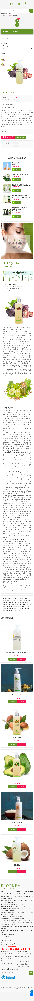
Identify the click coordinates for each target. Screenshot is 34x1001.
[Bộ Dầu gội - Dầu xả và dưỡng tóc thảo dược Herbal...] (7, 211)
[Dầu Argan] (17, 723)
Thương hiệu (4, 46)
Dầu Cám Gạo (17, 822)
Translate (14, 16)
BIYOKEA (16, 143)
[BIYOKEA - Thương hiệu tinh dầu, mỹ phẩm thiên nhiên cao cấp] (17, 4)
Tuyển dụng (4, 51)
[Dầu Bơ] (17, 766)
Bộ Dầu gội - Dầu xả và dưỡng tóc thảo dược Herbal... (19, 209)
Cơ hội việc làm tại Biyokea (9, 956)
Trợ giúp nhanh (22, 951)
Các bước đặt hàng (22, 964)
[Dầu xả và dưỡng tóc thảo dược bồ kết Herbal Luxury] (7, 199)
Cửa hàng (4, 43)
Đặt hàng (12, 659)
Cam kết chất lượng (23, 961)
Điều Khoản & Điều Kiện (24, 954)
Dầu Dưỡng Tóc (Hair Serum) (21, 185)
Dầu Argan (17, 737)
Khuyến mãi (4, 41)
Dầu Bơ (17, 780)
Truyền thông (5, 38)
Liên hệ (3, 53)
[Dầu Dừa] (17, 851)
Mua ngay (21, 137)
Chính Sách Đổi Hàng (23, 966)
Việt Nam (16, 146)
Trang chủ (4, 36)
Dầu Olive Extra (17, 695)
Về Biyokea (4, 951)
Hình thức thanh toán (23, 959)
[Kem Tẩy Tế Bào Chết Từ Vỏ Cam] (7, 166)
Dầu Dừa (17, 865)
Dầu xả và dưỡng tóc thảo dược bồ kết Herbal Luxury (21, 196)
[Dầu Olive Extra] (17, 681)
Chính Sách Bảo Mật (23, 956)
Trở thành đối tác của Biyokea (7, 960)
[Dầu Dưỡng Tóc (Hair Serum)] (7, 188)
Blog (2, 48)
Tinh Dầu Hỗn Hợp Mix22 (20, 174)
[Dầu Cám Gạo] (17, 808)
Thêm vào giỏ (8, 137)
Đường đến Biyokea (7, 963)
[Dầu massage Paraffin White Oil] (17, 638)
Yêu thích (21, 659)
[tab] (11, 263)
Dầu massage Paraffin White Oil (17, 652)
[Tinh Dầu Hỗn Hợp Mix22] (7, 177)
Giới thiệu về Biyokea (7, 954)
